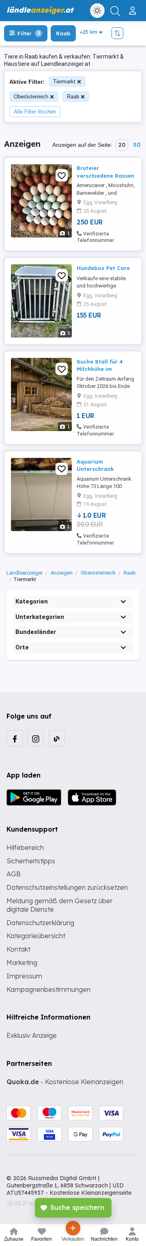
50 (136, 144)
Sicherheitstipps (30, 861)
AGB (13, 874)
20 (121, 144)
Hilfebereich (25, 847)
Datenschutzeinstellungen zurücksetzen (67, 887)
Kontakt (18, 949)
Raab (73, 97)
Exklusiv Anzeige (31, 1035)
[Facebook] (14, 738)
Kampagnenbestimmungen (48, 989)
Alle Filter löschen (35, 112)
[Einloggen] (134, 7)
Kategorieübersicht (35, 936)
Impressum (24, 976)
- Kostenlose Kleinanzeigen (64, 1082)
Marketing (21, 962)
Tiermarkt (64, 81)
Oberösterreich (31, 97)
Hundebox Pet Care (103, 268)
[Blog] (56, 738)
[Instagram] (35, 738)
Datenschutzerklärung (40, 923)
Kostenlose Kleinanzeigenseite (90, 1192)
